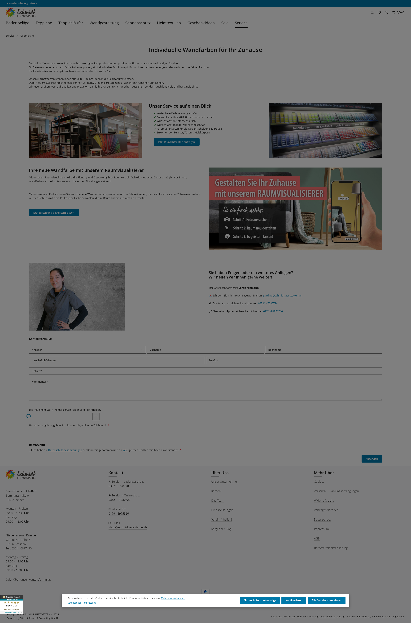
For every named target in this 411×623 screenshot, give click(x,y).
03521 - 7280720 (119, 500)
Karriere (216, 491)
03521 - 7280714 (268, 303)
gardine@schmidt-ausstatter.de (282, 295)
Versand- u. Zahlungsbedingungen (336, 491)
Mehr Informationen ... (173, 598)
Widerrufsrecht (324, 500)
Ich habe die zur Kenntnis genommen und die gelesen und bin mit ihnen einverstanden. (107, 450)
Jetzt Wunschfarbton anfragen (177, 142)
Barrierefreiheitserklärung (331, 548)
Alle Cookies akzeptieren (326, 600)
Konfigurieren (293, 600)
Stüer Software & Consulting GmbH (39, 618)
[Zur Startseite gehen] (21, 12)
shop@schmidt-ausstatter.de (128, 527)
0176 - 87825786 (273, 311)
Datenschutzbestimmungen (65, 450)
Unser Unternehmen (225, 481)
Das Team (217, 500)
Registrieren (30, 3)
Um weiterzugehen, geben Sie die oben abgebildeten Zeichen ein (69, 425)
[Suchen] (372, 12)
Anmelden (11, 3)
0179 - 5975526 (119, 513)
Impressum (321, 529)
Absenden (372, 459)
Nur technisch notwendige (260, 600)
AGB (125, 450)
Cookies (319, 481)
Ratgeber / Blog (221, 529)
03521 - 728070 (119, 486)
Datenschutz (322, 519)
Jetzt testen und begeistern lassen (54, 212)
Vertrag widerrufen (326, 510)
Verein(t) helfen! (221, 519)
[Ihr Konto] (386, 12)
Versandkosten (328, 616)
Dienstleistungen (222, 510)
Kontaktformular (39, 579)
